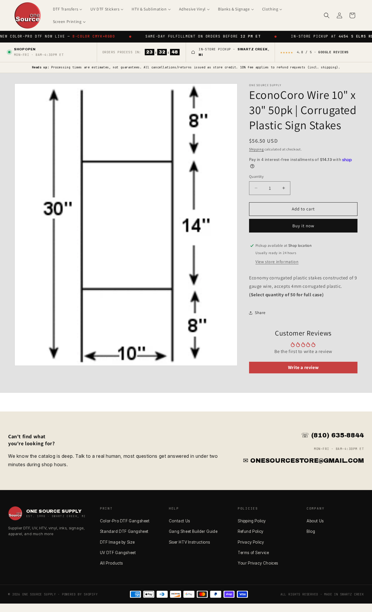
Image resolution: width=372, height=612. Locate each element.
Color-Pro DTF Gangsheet (125, 521)
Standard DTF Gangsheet (124, 531)
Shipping (256, 149)
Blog (311, 531)
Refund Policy (251, 531)
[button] (326, 15)
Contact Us (179, 521)
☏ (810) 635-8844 (332, 435)
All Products (111, 563)
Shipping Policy (252, 521)
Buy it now (303, 225)
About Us (315, 521)
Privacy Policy (251, 542)
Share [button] (260, 312)
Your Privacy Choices (258, 563)
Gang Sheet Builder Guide (193, 531)
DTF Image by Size (117, 542)
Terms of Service (253, 552)
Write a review (303, 367)
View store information (276, 261)
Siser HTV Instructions (189, 542)
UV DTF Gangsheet (118, 552)
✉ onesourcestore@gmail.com (303, 460)
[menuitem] (68, 9)
